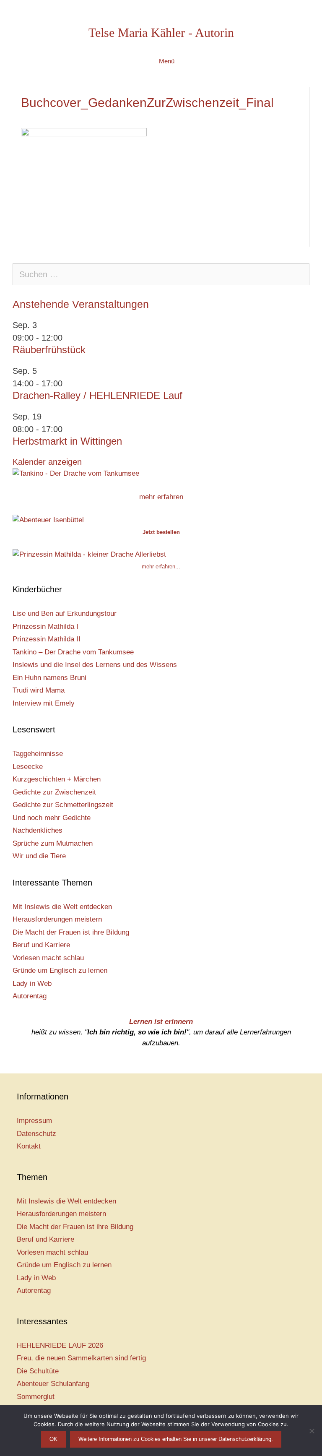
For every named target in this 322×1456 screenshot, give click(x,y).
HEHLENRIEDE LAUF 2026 (60, 1345)
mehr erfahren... (161, 566)
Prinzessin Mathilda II (46, 639)
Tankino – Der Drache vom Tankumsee (73, 652)
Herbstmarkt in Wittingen (67, 441)
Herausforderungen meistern (57, 919)
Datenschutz (36, 1134)
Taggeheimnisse (38, 754)
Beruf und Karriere (41, 945)
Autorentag (30, 996)
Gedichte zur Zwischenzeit (54, 792)
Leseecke (28, 767)
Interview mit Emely (44, 703)
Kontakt (29, 1146)
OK (53, 1439)
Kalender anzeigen (47, 461)
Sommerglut (36, 1397)
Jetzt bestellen (161, 532)
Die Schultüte (38, 1371)
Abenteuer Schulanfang (53, 1384)
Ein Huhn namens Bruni (49, 678)
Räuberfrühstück (49, 349)
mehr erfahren (161, 497)
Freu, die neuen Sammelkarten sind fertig (81, 1358)
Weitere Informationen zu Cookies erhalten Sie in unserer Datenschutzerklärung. (175, 1439)
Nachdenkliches (37, 830)
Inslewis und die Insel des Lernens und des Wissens (95, 665)
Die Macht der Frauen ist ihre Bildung (71, 932)
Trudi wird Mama (39, 690)
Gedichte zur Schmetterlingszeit (63, 805)
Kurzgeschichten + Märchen (57, 779)
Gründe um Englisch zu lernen (60, 970)
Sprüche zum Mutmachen (53, 843)
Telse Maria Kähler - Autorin (161, 32)
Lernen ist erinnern (161, 1022)
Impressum (34, 1121)
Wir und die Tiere (39, 856)
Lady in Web (32, 983)
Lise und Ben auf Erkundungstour (65, 613)
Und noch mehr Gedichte (52, 818)
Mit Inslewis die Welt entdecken (62, 907)
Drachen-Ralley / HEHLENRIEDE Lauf (97, 395)
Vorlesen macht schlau (48, 958)
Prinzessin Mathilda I (45, 626)
